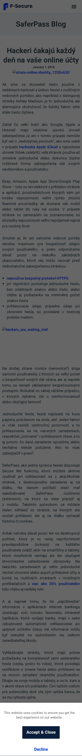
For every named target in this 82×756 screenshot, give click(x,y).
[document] (41, 378)
